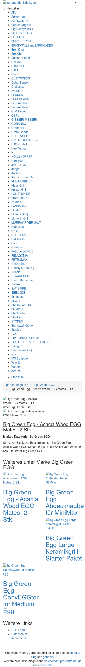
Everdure (17, 91)
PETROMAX (19, 259)
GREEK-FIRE (20, 136)
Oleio (14, 243)
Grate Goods (19, 132)
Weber (15, 366)
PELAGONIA (19, 255)
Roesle (15, 272)
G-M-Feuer (18, 111)
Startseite (17, 377)
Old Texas (18, 239)
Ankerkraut (18, 16)
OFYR (15, 231)
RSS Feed (18, 630)
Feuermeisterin (21, 107)
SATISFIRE (18, 288)
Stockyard (17, 317)
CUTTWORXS (20, 78)
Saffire (15, 284)
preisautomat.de (70, 661)
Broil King (17, 49)
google (74, 653)
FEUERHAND (20, 99)
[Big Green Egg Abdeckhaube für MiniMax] (62, 477)
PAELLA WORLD (22, 251)
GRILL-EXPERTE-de (24, 140)
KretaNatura (19, 198)
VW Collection (20, 358)
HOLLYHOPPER (21, 156)
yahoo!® (48, 657)
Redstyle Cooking (22, 268)
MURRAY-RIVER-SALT (26, 222)
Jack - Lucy (18, 165)
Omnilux (16, 247)
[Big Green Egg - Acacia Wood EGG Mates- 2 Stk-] (19, 477)
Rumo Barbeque (22, 280)
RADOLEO (18, 264)
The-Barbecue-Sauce (25, 338)
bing (34, 657)
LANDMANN (19, 206)
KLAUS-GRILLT (21, 181)
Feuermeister (20, 103)
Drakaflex (17, 86)
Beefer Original (21, 25)
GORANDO (18, 123)
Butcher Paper (20, 58)
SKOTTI (16, 301)
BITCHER (17, 37)
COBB (15, 74)
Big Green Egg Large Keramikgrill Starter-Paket (64, 547)
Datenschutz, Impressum (19, 636)
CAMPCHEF (19, 66)
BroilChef (17, 53)
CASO (15, 70)
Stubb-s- (16, 329)
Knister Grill (18, 189)
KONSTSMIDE (20, 194)
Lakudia (16, 202)
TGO (14, 334)
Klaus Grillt (18, 185)
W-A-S (15, 362)
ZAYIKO (16, 371)
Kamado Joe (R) (22, 177)
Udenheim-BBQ (21, 350)
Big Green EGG (21, 33)
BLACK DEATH (21, 41)
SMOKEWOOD (21, 305)
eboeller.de (45, 665)
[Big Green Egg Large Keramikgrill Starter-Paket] (62, 523)
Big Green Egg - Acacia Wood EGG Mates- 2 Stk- (20, 505)
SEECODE (18, 292)
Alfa (13, 12)
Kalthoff (16, 173)
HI (12, 152)
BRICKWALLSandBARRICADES (32, 45)
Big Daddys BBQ (22, 29)
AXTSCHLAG (20, 21)
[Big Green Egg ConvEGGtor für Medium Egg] (19, 569)
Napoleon (17, 226)
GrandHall (18, 128)
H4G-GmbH (19, 144)
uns (13, 354)
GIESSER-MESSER (24, 119)
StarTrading (19, 313)
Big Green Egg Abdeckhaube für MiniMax (65, 502)
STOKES (17, 321)
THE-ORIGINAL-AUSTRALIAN (31, 342)
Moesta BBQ (19, 214)
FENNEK (17, 95)
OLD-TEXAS (19, 235)
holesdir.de (51, 661)
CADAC (16, 62)
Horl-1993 (17, 161)
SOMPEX (17, 309)
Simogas (17, 296)
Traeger (16, 346)
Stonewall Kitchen (22, 325)
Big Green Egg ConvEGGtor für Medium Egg (21, 597)
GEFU (15, 115)
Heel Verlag (18, 148)
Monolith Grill (19, 218)
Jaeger (15, 169)
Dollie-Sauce (19, 82)
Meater (16, 210)
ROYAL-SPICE (20, 276)
